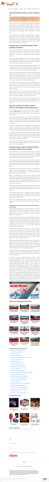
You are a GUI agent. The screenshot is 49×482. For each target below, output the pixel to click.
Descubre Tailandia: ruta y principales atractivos (20, 474)
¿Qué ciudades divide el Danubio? (16, 355)
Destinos (21, 8)
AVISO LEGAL (30, 466)
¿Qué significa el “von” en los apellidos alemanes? (19, 387)
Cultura (33, 8)
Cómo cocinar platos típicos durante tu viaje (31, 470)
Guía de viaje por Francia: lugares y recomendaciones (17, 473)
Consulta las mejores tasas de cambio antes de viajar (17, 471)
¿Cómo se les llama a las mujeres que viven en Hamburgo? (20, 383)
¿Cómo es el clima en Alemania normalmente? (18, 385)
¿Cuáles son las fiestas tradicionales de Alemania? (19, 392)
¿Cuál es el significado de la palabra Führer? (18, 374)
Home (10, 8)
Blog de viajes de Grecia (13, 470)
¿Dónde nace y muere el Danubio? (16, 359)
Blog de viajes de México (20, 470)
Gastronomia (29, 8)
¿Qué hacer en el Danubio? (15, 353)
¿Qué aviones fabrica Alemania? (16, 368)
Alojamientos (16, 8)
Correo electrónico (12, 443)
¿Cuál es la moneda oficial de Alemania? (17, 363)
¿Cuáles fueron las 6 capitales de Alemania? (18, 366)
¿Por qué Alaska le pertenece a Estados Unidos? (19, 379)
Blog (12, 8)
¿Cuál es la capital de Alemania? (16, 381)
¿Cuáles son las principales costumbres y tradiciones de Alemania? (22, 372)
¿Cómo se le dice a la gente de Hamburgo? (18, 370)
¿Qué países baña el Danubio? (16, 361)
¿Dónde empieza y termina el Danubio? (17, 350)
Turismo (25, 8)
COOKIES (18, 466)
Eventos (36, 8)
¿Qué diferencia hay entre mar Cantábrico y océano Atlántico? (21, 357)
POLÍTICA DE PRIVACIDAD (24, 466)
